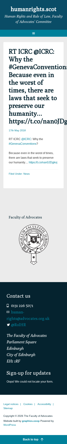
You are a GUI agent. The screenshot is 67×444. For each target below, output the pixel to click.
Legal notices (10, 404)
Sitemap (8, 408)
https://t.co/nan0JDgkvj (43, 162)
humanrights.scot (33, 9)
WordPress (9, 424)
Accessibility (44, 404)
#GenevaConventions (22, 143)
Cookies (28, 404)
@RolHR (18, 324)
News (26, 173)
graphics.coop (31, 420)
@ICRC (26, 139)
